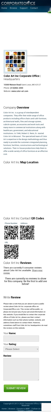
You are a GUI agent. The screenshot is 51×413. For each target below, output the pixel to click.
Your (9, 333)
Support (23, 8)
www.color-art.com (19, 91)
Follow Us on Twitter (40, 409)
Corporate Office (18, 4)
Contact (34, 8)
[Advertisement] (25, 32)
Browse (13, 8)
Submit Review (15, 388)
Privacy (21, 411)
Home (4, 8)
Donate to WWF (23, 409)
